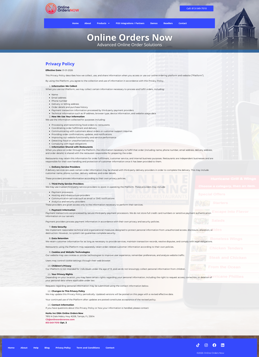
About (88, 23)
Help (36, 347)
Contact (183, 23)
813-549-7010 (53, 322)
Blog (47, 347)
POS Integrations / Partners (130, 23)
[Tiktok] (198, 345)
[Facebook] (214, 345)
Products (101, 23)
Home (75, 23)
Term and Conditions (88, 347)
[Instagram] (206, 345)
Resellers (168, 23)
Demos (154, 23)
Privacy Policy (63, 347)
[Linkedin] (222, 345)
